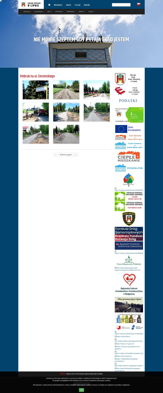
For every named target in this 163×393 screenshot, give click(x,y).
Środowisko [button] (70, 11)
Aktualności (58, 5)
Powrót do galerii (66, 154)
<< (56, 154)
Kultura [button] (91, 11)
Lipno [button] (49, 11)
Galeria (68, 5)
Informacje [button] (58, 11)
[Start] (49, 5)
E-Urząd (77, 5)
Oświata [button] (81, 11)
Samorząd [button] (26, 11)
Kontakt (87, 5)
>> (76, 154)
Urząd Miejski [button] (38, 11)
